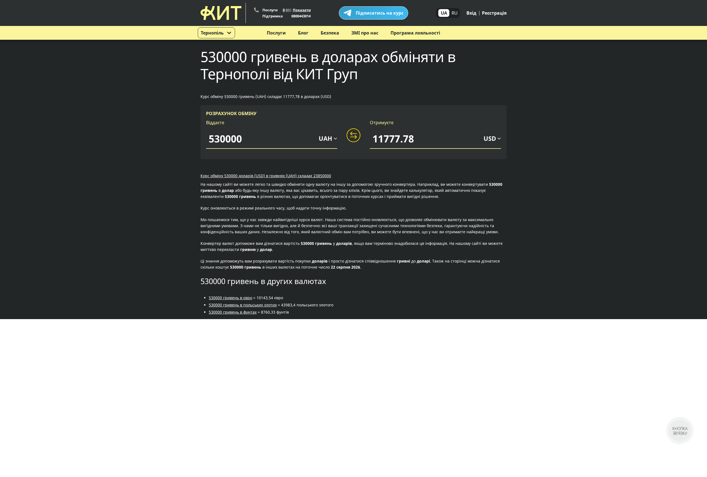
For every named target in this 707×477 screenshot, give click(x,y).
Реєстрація (494, 13)
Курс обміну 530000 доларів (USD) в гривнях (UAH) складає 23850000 (266, 175)
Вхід (471, 13)
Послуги (276, 33)
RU (455, 13)
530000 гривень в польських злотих (243, 305)
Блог (303, 33)
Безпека (330, 33)
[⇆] (353, 135)
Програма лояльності (415, 33)
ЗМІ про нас (364, 33)
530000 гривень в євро (230, 297)
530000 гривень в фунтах (233, 312)
